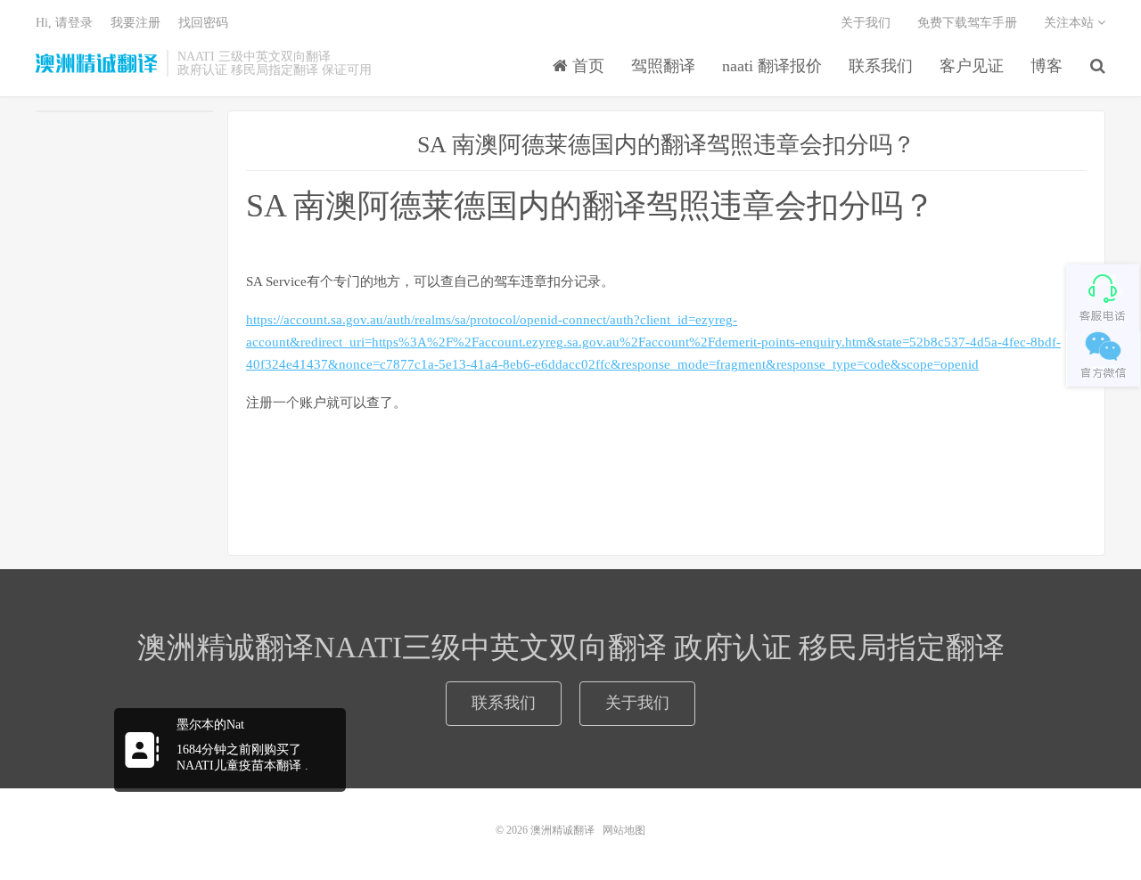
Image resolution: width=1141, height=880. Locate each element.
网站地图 (624, 830)
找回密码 (203, 22)
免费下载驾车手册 (967, 22)
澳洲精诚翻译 (97, 63)
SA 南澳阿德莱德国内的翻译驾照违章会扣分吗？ (666, 145)
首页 (586, 66)
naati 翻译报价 (772, 66)
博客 (1046, 66)
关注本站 (1070, 22)
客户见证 (972, 66)
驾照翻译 (663, 66)
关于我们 (866, 22)
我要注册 (135, 22)
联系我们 (881, 66)
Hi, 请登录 (64, 22)
